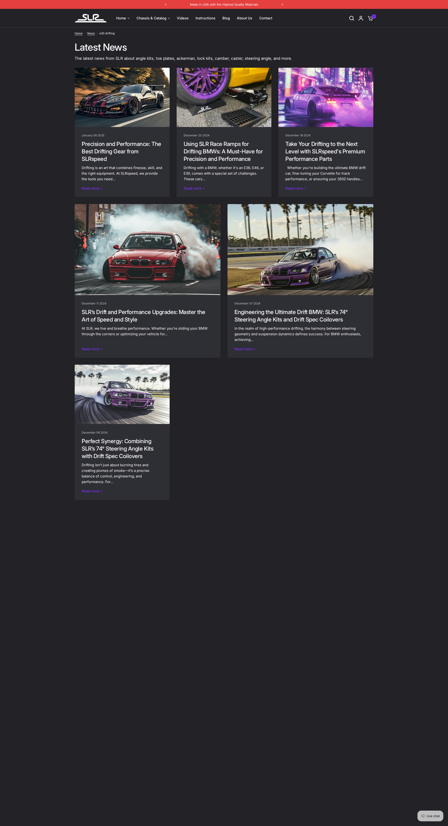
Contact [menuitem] (265, 18)
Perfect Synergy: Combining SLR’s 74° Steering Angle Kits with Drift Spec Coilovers (117, 448)
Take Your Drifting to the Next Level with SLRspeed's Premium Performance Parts (325, 151)
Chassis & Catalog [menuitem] (151, 18)
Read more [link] (91, 188)
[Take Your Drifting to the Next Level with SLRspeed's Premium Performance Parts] (325, 97)
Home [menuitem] (121, 18)
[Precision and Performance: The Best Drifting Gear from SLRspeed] (122, 97)
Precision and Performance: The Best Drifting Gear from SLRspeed (121, 151)
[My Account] (360, 18)
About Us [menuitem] (244, 18)
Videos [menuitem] (183, 18)
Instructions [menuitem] (205, 18)
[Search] (351, 18)
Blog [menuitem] (226, 18)
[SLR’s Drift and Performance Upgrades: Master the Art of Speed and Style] (147, 249)
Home (79, 33)
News (91, 33)
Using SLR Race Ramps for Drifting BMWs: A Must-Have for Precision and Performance (223, 151)
